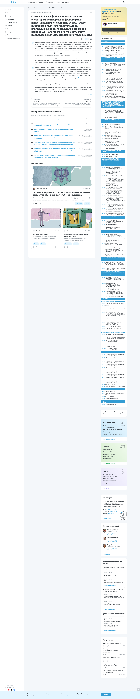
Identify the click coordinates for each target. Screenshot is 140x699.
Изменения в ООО (108, 452)
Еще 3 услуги (106, 488)
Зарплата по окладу (108, 427)
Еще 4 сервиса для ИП (109, 463)
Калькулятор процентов (109, 432)
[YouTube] (9, 690)
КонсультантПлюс (108, 474)
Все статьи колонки (109, 585)
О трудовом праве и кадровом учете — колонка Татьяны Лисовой (113, 590)
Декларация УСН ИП (108, 456)
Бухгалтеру (32, 2)
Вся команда (106, 554)
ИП (58, 2)
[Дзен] (11, 690)
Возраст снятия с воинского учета (112, 434)
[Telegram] (6, 690)
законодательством (48, 54)
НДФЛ (104, 425)
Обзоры (87, 203)
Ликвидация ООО (107, 458)
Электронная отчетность (110, 480)
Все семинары (107, 518)
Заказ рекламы (107, 483)
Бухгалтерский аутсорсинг (110, 476)
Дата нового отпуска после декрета (113, 429)
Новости (43, 243)
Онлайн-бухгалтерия (108, 478)
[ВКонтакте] (14, 690)
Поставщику (65, 2)
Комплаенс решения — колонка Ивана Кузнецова (113, 568)
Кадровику (50, 2)
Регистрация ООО (107, 449)
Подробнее (70, 696)
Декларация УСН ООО (109, 454)
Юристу (41, 2)
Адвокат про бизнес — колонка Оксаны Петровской (114, 614)
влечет (36, 59)
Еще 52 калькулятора (109, 439)
